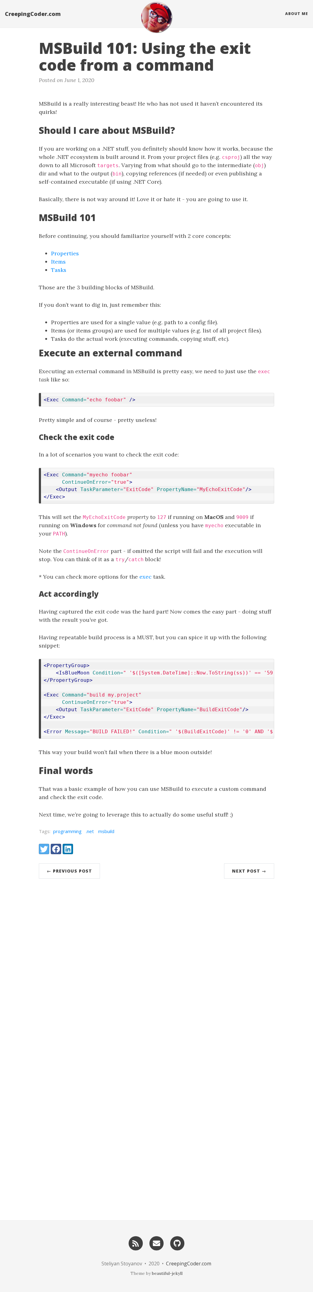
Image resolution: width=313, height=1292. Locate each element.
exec (145, 576)
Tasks (58, 269)
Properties (65, 253)
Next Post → (249, 871)
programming (67, 831)
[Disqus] (156, 967)
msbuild (106, 831)
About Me (296, 13)
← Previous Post (69, 871)
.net (90, 831)
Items (58, 261)
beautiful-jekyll (167, 1273)
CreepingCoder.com (33, 13)
